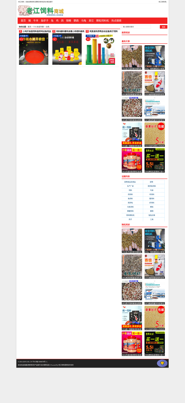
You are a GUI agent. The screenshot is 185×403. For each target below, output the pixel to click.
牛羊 (35, 20)
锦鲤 (68, 20)
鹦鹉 (76, 20)
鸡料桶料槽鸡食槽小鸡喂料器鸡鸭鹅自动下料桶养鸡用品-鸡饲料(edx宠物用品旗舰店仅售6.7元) (70, 31)
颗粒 (153, 207)
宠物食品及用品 (132, 182)
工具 (153, 219)
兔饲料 (132, 198)
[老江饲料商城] (41, 10)
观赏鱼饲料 (154, 186)
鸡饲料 (153, 194)
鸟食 (153, 190)
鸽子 (132, 219)
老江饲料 (21, 2)
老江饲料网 (162, 2)
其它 (91, 20)
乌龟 (83, 20)
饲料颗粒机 (132, 215)
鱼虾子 (44, 20)
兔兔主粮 (154, 215)
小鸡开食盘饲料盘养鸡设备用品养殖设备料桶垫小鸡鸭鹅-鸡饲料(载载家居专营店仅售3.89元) (37, 31)
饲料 (132, 190)
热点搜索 (116, 20)
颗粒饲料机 (102, 20)
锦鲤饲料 (132, 211)
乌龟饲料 (132, 207)
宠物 (154, 182)
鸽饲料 (132, 194)
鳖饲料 (153, 198)
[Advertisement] (75, 385)
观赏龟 (132, 203)
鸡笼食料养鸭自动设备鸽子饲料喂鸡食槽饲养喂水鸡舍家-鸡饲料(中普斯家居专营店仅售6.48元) (103, 31)
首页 (23, 20)
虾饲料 (153, 203)
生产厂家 (132, 186)
